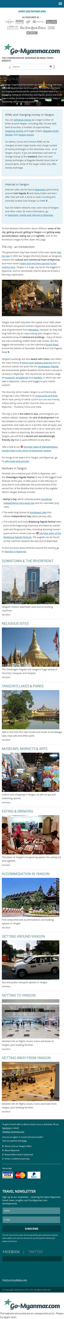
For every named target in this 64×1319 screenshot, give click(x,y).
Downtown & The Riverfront (27, 561)
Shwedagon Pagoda (48, 366)
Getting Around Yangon (23, 936)
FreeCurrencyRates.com (14, 1280)
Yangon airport (26, 134)
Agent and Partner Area (32, 11)
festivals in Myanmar (15, 551)
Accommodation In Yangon (26, 873)
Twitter (35, 1251)
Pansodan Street (33, 348)
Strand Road (51, 344)
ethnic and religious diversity (37, 362)
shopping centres (14, 130)
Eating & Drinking (17, 811)
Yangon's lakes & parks (22, 686)
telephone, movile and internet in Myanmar (30, 215)
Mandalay (33, 329)
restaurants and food (46, 395)
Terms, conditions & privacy (17, 1158)
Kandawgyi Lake (38, 512)
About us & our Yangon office (18, 1146)
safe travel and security (17, 461)
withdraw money (22, 119)
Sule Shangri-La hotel (34, 200)
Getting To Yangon (19, 995)
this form (6, 1128)
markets (38, 377)
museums (10, 377)
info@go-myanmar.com (13, 1131)
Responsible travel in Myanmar (19, 1154)
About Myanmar (12, 1150)
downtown (40, 189)
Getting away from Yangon (26, 1058)
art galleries (22, 377)
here (24, 1140)
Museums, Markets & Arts (24, 748)
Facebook (11, 1251)
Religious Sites (15, 623)
